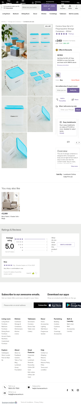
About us (17, 353)
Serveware (31, 321)
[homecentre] (10, 402)
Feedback (18, 355)
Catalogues (5, 353)
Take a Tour (18, 360)
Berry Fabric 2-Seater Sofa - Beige (11, 217)
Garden (43, 334)
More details (9, 8)
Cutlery (30, 331)
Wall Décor (44, 329)
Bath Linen (70, 324)
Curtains (56, 324)
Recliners (4, 338)
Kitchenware (19, 329)
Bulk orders (31, 372)
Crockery (30, 324)
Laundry (69, 331)
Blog (16, 362)
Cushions (57, 326)
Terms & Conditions (27, 402)
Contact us (44, 353)
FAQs (42, 365)
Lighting (43, 326)
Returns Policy (45, 362)
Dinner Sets (31, 326)
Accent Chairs (6, 336)
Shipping (43, 355)
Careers (17, 357)
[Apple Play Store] (55, 305)
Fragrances (44, 331)
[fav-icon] (62, 7)
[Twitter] (72, 390)
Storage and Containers (14, 21)
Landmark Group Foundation (18, 367)
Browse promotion (63, 65)
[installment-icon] (60, 122)
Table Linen (31, 329)
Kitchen (4, 21)
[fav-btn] (16, 195)
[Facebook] (67, 390)
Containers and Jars (28, 21)
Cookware (18, 321)
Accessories (58, 334)
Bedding (56, 321)
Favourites (31, 365)
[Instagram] (78, 390)
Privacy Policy (38, 402)
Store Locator (6, 355)
